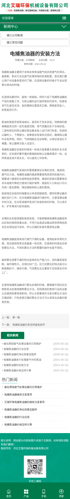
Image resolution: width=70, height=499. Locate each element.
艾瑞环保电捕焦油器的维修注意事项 (24, 402)
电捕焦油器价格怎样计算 (17, 370)
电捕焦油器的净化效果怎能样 (20, 354)
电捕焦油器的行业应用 (16, 349)
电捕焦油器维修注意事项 (18, 394)
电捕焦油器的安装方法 (16, 365)
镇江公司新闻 (15, 35)
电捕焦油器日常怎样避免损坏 (28, 324)
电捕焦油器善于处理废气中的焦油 (22, 359)
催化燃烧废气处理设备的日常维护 (22, 343)
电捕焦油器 (8, 72)
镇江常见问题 (15, 42)
